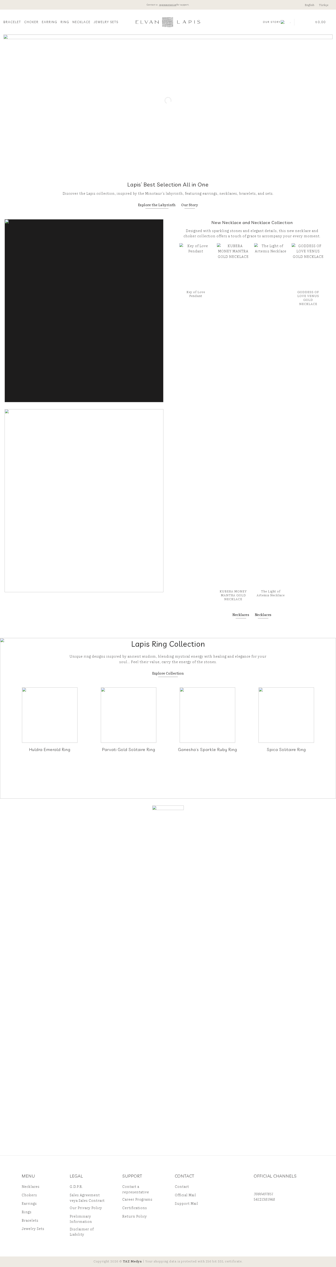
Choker (31, 22)
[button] (300, 22)
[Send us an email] (265, 1187)
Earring (49, 22)
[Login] (309, 22)
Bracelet (12, 22)
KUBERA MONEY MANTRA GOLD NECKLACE (233, 595)
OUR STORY (272, 22)
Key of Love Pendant (196, 294)
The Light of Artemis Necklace (271, 593)
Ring (65, 22)
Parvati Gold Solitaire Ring (128, 749)
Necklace (81, 22)
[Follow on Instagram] (257, 1187)
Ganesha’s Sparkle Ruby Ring (207, 749)
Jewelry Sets (106, 22)
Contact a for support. (168, 4)
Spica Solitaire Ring (286, 749)
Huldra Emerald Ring (49, 749)
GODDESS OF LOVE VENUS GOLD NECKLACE (308, 298)
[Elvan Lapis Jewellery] (168, 22)
